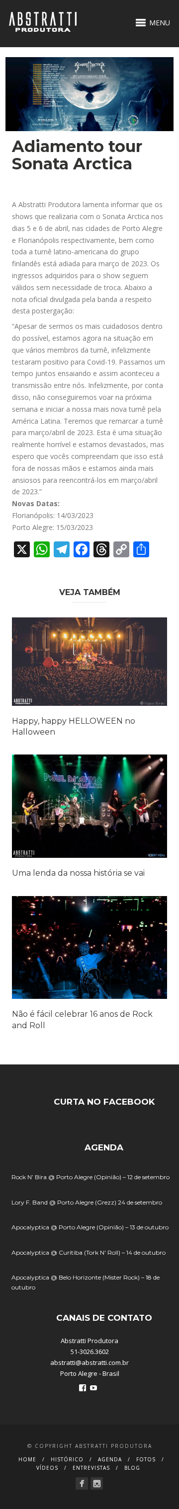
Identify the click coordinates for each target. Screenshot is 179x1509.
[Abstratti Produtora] (82, 1483)
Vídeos (47, 1467)
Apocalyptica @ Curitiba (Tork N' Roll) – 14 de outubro (88, 1252)
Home (27, 1459)
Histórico (67, 1459)
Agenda (110, 1459)
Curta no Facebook (104, 1102)
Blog (132, 1467)
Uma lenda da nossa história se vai (78, 873)
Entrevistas (91, 1467)
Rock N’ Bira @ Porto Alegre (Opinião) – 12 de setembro (90, 1177)
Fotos (146, 1459)
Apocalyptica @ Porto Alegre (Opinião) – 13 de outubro (90, 1227)
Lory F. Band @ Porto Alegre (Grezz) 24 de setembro (86, 1202)
